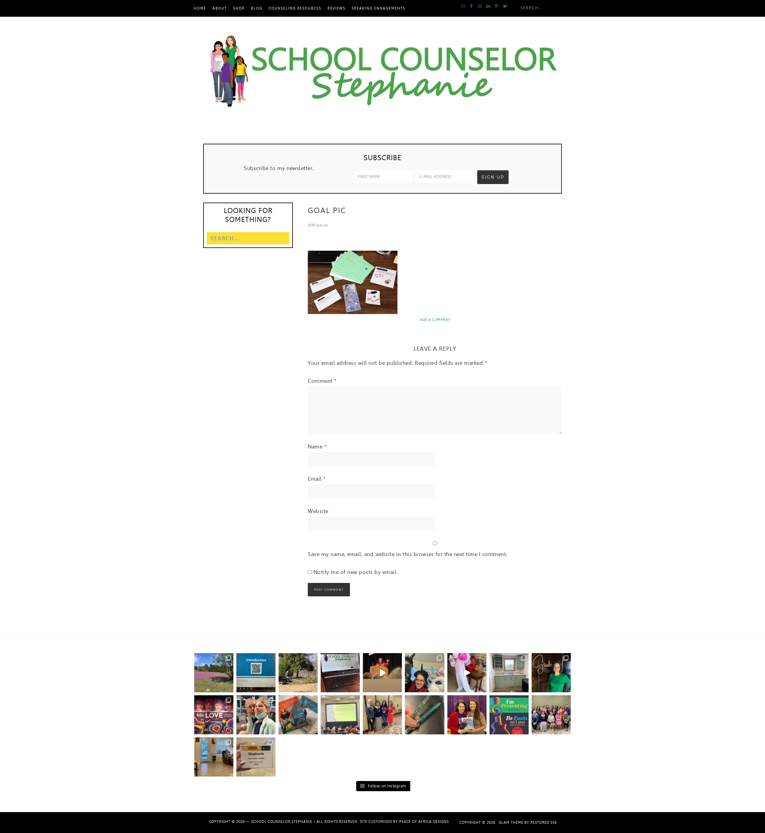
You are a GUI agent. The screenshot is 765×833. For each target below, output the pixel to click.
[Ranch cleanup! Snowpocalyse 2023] (298, 672)
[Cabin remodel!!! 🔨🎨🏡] (509, 672)
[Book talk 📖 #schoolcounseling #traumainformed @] (466, 714)
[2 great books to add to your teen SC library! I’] (298, 714)
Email (317, 479)
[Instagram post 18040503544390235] (382, 672)
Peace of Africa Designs (424, 822)
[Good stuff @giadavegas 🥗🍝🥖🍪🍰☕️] (551, 672)
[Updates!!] (340, 672)
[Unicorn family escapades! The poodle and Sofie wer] (466, 672)
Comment (322, 381)
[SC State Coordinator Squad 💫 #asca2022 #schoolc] (551, 714)
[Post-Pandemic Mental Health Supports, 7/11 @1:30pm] (509, 714)
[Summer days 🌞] (213, 757)
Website (318, 511)
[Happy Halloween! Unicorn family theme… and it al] (424, 672)
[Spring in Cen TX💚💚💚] (213, 672)
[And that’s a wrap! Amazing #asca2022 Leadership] (256, 757)
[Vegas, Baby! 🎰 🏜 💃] (256, 714)
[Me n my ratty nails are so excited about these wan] (424, 714)
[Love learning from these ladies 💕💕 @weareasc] (382, 714)
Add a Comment (435, 320)
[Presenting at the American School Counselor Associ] (340, 714)
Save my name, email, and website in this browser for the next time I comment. (407, 554)
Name (317, 446)
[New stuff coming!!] (256, 672)
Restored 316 (543, 822)
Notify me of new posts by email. (355, 572)
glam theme (511, 822)
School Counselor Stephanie (382, 72)
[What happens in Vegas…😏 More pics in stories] (213, 714)
